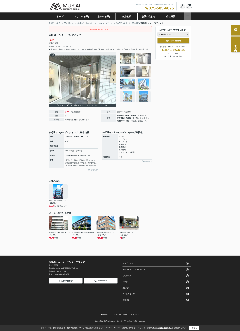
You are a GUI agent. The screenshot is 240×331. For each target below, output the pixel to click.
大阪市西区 (58, 47)
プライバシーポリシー (119, 314)
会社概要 (170, 16)
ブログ (125, 282)
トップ (60, 16)
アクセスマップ (128, 294)
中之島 (135, 118)
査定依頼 (126, 16)
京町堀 (65, 47)
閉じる (194, 328)
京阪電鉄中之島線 (124, 118)
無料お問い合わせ (173, 41)
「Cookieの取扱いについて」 (162, 328)
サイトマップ (136, 314)
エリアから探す (82, 16)
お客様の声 (126, 276)
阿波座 (133, 121)
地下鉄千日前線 (123, 121)
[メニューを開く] (187, 16)
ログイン (182, 7)
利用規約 (104, 314)
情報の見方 (94, 170)
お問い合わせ (148, 16)
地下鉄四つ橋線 (123, 115)
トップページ (127, 263)
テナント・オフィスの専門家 (133, 270)
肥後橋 (133, 115)
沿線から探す (104, 16)
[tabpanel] (135, 77)
